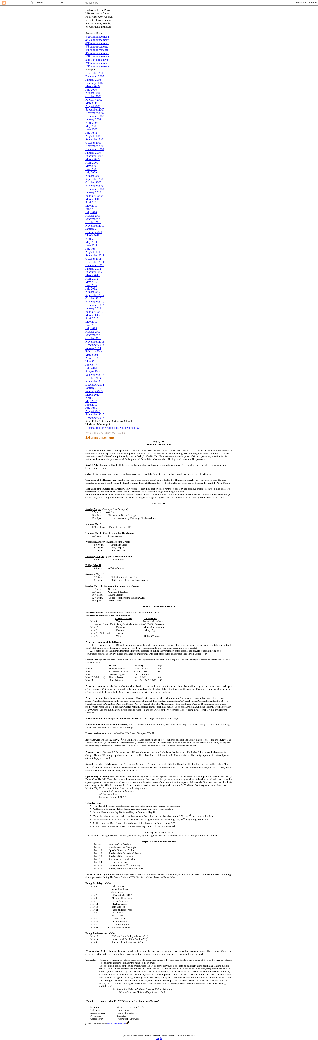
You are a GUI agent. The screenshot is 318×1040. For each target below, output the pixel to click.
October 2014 (93, 378)
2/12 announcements (97, 66)
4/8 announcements (96, 46)
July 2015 (91, 407)
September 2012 (94, 295)
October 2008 (93, 142)
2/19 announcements (97, 63)
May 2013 (91, 321)
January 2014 (93, 348)
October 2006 (93, 96)
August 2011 (92, 252)
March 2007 (92, 102)
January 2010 (93, 192)
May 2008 (91, 126)
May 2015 (91, 401)
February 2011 (93, 232)
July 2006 (91, 89)
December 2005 (94, 76)
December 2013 (94, 344)
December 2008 (94, 149)
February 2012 (94, 271)
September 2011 (94, 255)
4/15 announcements (97, 43)
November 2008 (94, 146)
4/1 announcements (96, 49)
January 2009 (93, 152)
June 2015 (91, 404)
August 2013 (92, 331)
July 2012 (91, 288)
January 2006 (93, 79)
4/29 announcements (97, 36)
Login (159, 1038)
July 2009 (91, 172)
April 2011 (91, 238)
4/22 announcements (97, 39)
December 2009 (94, 189)
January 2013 (93, 308)
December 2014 (94, 384)
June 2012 (91, 285)
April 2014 (91, 358)
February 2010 (94, 195)
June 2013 (91, 325)
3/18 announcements (97, 56)
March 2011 (92, 235)
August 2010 (92, 215)
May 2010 (91, 205)
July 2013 (91, 328)
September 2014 (94, 374)
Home (89, 427)
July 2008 (91, 132)
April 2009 (91, 162)
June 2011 (91, 245)
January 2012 (93, 268)
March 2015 (92, 394)
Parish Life (112, 427)
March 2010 (92, 199)
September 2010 (94, 218)
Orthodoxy (99, 427)
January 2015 (93, 388)
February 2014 (94, 351)
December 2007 (94, 116)
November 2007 (94, 112)
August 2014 (92, 371)
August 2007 (92, 106)
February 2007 (94, 99)
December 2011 (94, 265)
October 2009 (93, 182)
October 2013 (93, 338)
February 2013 (94, 311)
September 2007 (94, 109)
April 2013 (91, 318)
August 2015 (92, 411)
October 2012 (93, 298)
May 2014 (91, 361)
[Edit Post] (127, 1024)
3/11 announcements (97, 59)
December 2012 (94, 305)
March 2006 (92, 86)
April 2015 (91, 397)
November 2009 (94, 185)
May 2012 (91, 281)
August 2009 (92, 175)
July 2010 (91, 212)
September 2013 (94, 334)
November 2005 (94, 73)
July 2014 (91, 368)
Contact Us (133, 427)
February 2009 (94, 155)
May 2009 (91, 165)
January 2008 (93, 119)
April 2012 (91, 278)
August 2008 (92, 136)
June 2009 (91, 169)
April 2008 (91, 122)
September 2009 (94, 179)
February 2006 (94, 83)
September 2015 (94, 414)
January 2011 (93, 228)
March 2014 (92, 354)
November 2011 (94, 262)
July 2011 (91, 248)
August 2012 (92, 291)
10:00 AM (111, 1024)
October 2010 (93, 222)
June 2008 (91, 129)
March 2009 (92, 159)
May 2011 (91, 242)
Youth (123, 427)
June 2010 (91, 209)
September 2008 (94, 139)
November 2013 (94, 341)
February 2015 (94, 391)
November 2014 (94, 381)
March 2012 (92, 275)
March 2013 (92, 315)
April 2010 (91, 202)
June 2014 (91, 364)
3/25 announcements (97, 53)
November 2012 (94, 301)
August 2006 (92, 92)
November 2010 (94, 225)
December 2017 (94, 417)
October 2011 (93, 258)
